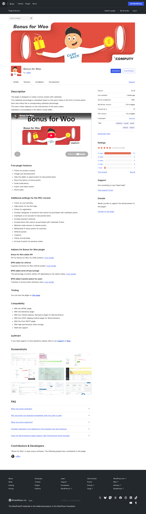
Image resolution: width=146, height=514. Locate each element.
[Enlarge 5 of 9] (61, 370)
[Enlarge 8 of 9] (61, 385)
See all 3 (132, 118)
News (11, 482)
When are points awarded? (21, 409)
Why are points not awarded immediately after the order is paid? (36, 416)
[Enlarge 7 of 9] (34, 385)
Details (16, 82)
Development (54, 82)
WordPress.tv (66, 488)
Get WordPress (136, 4)
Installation (39, 82)
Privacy (11, 488)
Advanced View (104, 134)
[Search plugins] (31, 18)
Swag (90, 488)
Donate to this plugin (106, 211)
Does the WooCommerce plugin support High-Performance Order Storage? (40, 436)
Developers (65, 485)
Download (116, 71)
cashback (119, 123)
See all (132, 172)
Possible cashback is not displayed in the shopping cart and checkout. (39, 429)
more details (49, 258)
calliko (28, 73)
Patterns (38, 488)
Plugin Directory (14, 11)
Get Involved (91, 478)
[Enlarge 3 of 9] (89, 356)
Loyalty (126, 123)
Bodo (30, 500)
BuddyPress (118, 488)
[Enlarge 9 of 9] (89, 385)
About (11, 478)
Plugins (37, 485)
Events (89, 482)
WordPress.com (119, 478)
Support (132, 82)
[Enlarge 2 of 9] (61, 356)
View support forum (105, 190)
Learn (63, 478)
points (132, 123)
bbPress (117, 485)
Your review (102, 172)
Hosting (11, 485)
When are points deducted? (22, 422)
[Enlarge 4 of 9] (34, 370)
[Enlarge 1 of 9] (34, 356)
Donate (90, 485)
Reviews (27, 82)
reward (132, 127)
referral (125, 127)
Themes (38, 482)
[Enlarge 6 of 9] (89, 370)
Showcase (38, 478)
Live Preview (129, 71)
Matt (115, 482)
